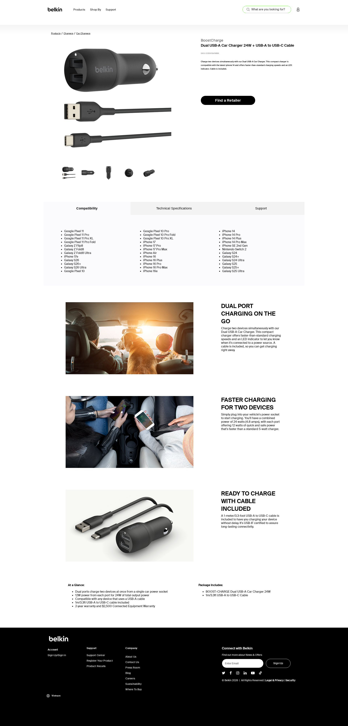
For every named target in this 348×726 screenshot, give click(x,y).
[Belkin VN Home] (55, 9)
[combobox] (267, 9)
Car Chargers (83, 33)
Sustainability (133, 684)
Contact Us (132, 662)
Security (290, 680)
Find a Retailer (228, 100)
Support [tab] (261, 208)
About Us (130, 656)
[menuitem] (80, 12)
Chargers (68, 33)
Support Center (96, 655)
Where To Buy (133, 689)
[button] (298, 9)
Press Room (132, 667)
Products (56, 33)
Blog (128, 673)
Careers (130, 678)
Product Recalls (96, 666)
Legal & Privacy (274, 680)
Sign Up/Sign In (57, 655)
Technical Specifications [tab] (174, 208)
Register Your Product (100, 660)
